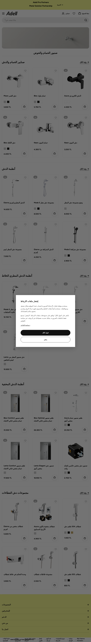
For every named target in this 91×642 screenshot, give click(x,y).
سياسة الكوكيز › (25, 325)
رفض (45, 339)
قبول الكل (45, 333)
